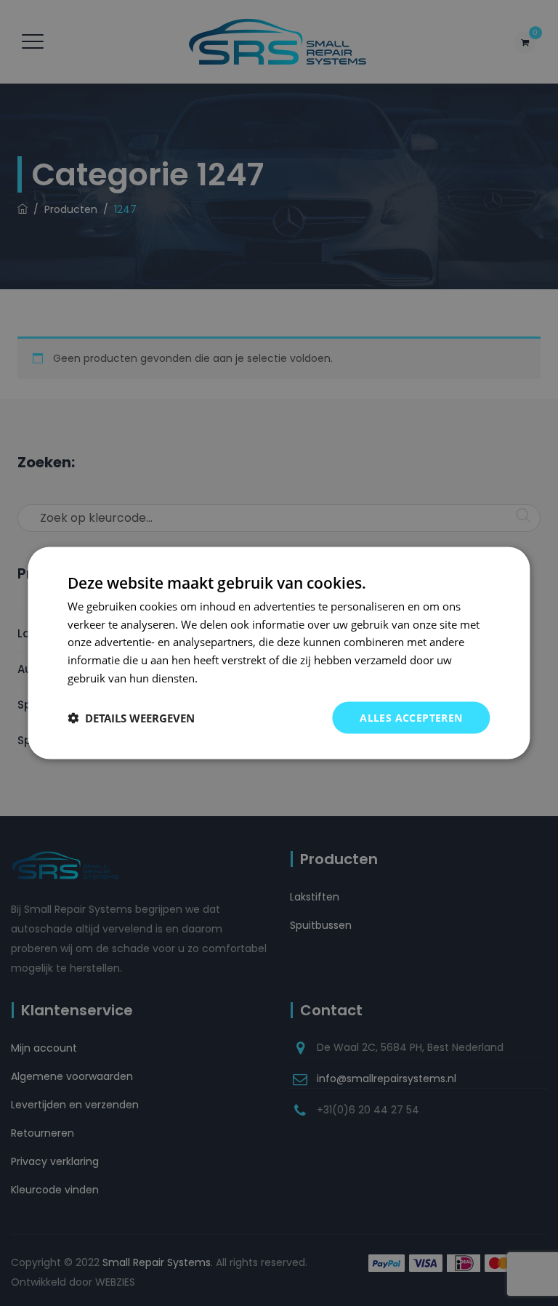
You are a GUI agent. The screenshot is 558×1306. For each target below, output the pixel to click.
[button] (131, 718)
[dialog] (279, 653)
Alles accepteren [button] (411, 717)
